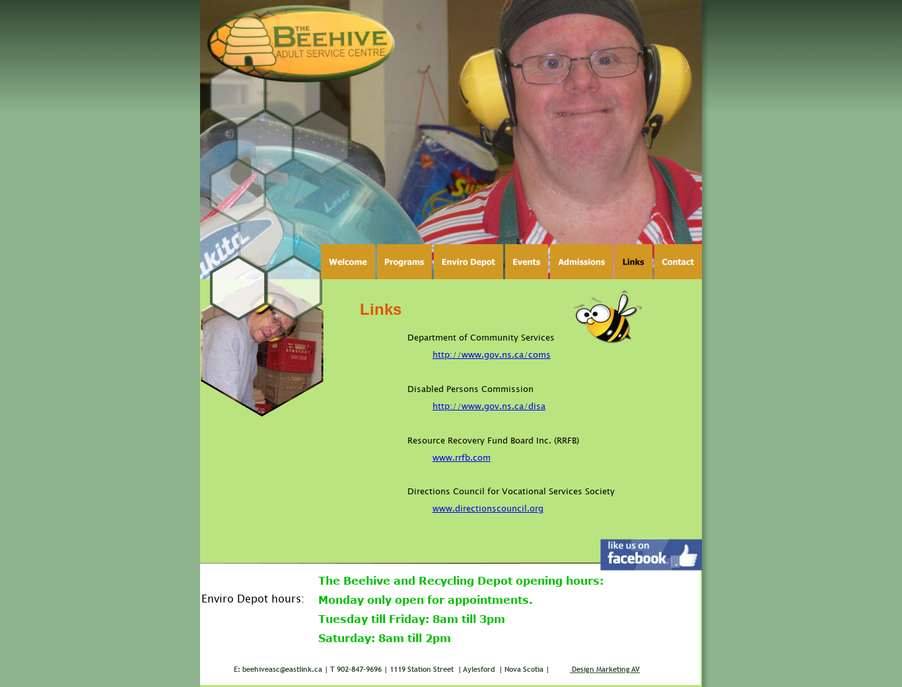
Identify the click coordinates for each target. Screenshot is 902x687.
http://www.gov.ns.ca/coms (492, 354)
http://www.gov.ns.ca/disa (489, 406)
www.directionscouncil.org (488, 508)
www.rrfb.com (462, 457)
